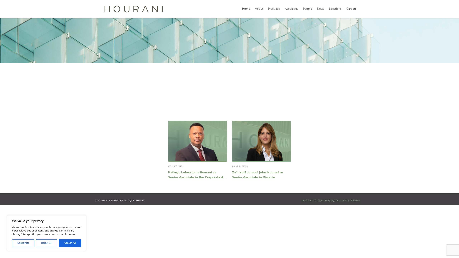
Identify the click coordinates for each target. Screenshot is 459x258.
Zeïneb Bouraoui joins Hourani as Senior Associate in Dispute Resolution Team (257, 177)
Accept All (70, 243)
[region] (46, 233)
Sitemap (355, 200)
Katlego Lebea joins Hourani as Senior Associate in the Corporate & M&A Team (195, 177)
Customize (23, 243)
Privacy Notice (321, 200)
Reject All (46, 243)
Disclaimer (307, 200)
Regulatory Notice (339, 200)
